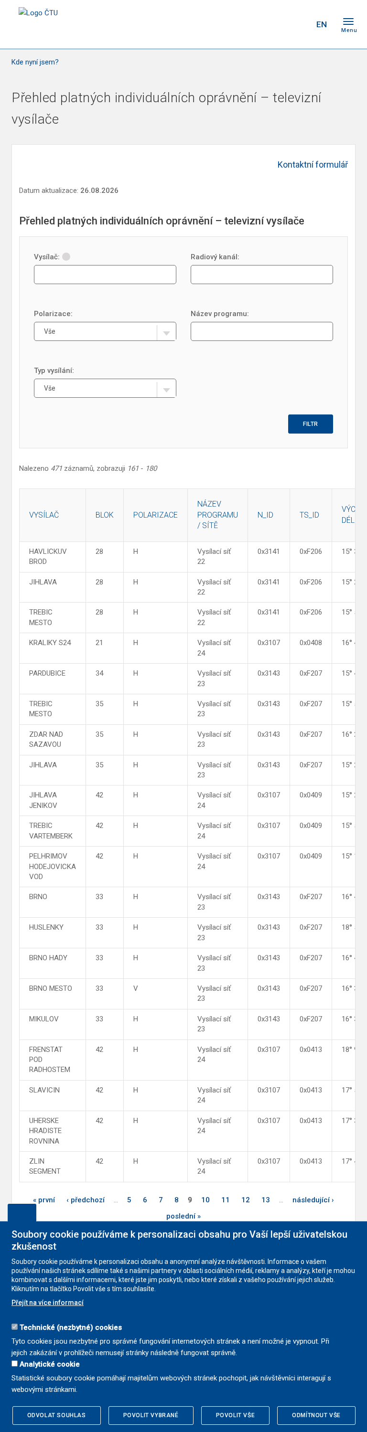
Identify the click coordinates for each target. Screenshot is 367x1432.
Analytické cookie (50, 1364)
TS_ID (309, 515)
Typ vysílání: (54, 370)
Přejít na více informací (47, 1302)
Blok (105, 515)
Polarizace (155, 515)
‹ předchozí (85, 1200)
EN (321, 24)
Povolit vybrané (151, 1415)
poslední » (183, 1216)
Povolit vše (235, 1415)
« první (44, 1200)
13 (265, 1200)
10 (205, 1200)
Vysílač (44, 515)
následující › (313, 1200)
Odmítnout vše (316, 1415)
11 (225, 1200)
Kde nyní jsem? (35, 62)
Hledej (297, 24)
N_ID (265, 515)
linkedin (273, 24)
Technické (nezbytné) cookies (71, 1327)
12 (245, 1200)
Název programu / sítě (217, 514)
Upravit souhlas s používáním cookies (22, 1212)
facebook (240, 24)
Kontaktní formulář (313, 164)
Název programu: (220, 313)
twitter (256, 24)
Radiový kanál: (215, 257)
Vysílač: (47, 257)
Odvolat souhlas (56, 1415)
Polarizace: (53, 313)
